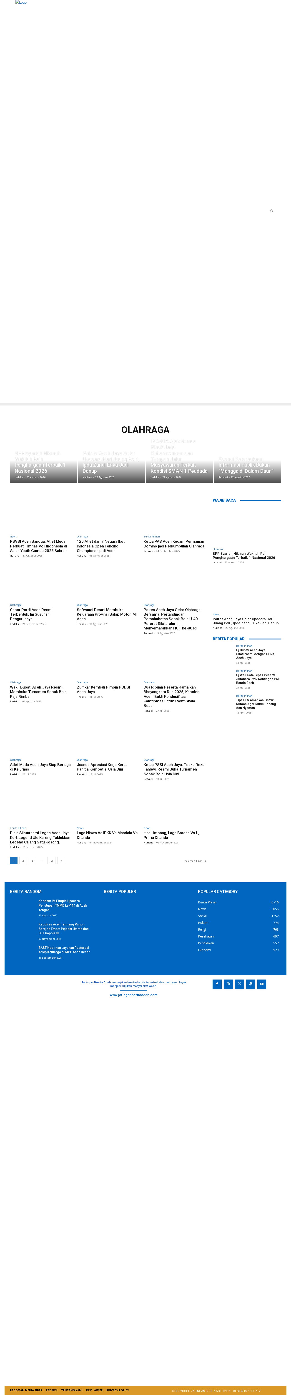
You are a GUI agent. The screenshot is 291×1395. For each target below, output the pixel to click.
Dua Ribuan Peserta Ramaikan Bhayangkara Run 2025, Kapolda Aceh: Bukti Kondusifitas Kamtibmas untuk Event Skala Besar (171, 696)
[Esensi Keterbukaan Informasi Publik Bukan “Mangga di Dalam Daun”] (247, 464)
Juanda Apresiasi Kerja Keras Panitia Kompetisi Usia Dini (102, 766)
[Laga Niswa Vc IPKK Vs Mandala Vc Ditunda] (108, 806)
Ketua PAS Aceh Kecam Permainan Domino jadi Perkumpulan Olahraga (174, 543)
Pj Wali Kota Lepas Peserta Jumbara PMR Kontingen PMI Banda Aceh (258, 679)
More (203, 418)
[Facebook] (217, 984)
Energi (117, 418)
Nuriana (15, 555)
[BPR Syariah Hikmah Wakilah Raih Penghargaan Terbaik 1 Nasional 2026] (43, 464)
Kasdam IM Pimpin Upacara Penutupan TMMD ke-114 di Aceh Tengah (63, 905)
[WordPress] (250, 984)
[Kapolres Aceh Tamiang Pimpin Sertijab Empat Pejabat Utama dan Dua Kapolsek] (22, 931)
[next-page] (61, 860)
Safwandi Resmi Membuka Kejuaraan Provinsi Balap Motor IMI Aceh (107, 614)
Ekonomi (98, 418)
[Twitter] (239, 984)
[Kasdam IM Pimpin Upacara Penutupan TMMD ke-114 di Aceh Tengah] (22, 907)
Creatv (222, 998)
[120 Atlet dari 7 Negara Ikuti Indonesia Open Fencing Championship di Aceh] (108, 514)
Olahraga (82, 536)
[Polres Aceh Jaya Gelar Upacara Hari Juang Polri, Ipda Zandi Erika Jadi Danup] (111, 464)
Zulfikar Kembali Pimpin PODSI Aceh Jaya (103, 689)
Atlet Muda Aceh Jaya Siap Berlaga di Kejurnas (40, 766)
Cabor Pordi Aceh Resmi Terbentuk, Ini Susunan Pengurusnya (31, 614)
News (238, 418)
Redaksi (148, 551)
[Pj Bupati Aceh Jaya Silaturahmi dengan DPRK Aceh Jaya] (223, 654)
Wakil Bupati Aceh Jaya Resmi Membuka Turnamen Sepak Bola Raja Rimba (38, 692)
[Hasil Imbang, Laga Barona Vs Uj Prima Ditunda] (175, 806)
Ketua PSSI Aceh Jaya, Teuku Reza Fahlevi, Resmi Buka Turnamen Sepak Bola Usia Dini (174, 769)
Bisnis (81, 418)
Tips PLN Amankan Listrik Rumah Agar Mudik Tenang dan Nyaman (256, 704)
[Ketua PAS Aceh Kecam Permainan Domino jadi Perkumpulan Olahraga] (175, 514)
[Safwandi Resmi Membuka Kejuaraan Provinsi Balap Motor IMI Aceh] (108, 582)
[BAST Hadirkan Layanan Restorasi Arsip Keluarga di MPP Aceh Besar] (22, 954)
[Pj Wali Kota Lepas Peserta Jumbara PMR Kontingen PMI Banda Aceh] (223, 679)
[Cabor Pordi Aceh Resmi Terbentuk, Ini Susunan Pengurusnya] (41, 582)
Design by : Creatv (247, 1391)
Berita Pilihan (59, 418)
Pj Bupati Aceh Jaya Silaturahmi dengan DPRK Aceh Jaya (255, 654)
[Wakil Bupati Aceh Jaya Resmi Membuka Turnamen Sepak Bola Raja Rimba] (41, 660)
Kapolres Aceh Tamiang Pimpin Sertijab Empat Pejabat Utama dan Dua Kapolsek (64, 929)
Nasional (221, 418)
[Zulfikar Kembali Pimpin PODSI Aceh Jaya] (108, 660)
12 (51, 860)
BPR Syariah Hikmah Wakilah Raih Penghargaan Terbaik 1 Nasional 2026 (244, 556)
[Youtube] (261, 984)
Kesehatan (184, 418)
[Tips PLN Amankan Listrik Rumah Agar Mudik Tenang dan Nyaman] (223, 704)
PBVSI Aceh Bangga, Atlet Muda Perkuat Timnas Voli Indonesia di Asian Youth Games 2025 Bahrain (39, 546)
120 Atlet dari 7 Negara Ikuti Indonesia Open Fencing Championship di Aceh (101, 546)
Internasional (157, 418)
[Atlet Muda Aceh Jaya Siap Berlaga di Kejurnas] (41, 738)
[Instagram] (228, 984)
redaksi (217, 562)
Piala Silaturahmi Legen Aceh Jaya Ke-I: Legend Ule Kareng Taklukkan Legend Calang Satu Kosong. (40, 837)
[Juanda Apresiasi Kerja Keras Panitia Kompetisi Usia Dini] (108, 738)
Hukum (133, 418)
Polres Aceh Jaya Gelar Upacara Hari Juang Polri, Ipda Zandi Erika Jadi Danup (246, 621)
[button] (272, 211)
